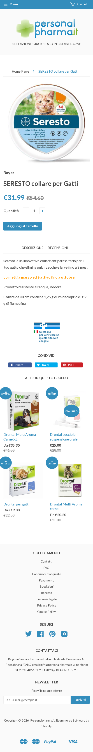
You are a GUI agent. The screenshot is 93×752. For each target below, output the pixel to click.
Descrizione (33, 248)
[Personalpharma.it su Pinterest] (52, 635)
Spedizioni (46, 586)
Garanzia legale (47, 599)
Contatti (46, 561)
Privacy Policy (46, 605)
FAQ (46, 568)
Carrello (83, 4)
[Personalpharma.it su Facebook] (40, 635)
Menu (13, 4)
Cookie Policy (46, 612)
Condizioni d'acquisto (46, 574)
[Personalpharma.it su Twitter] (28, 635)
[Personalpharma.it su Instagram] (64, 635)
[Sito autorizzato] (46, 343)
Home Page (20, 71)
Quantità (11, 210)
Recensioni (58, 248)
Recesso (46, 593)
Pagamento (46, 580)
